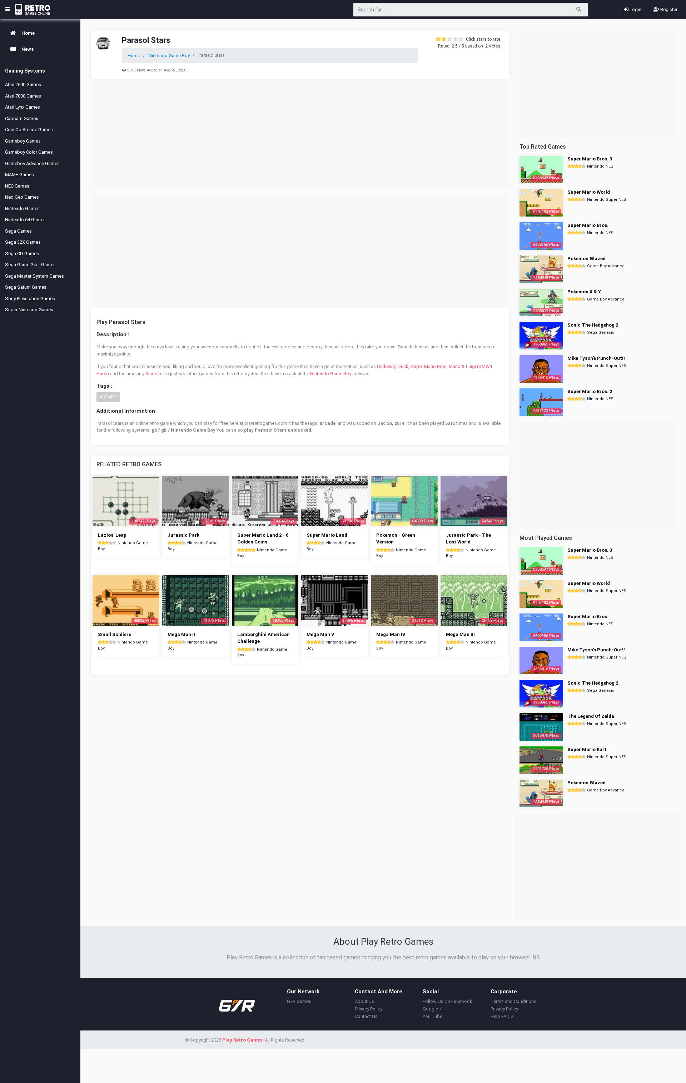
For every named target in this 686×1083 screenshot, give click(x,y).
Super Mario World (588, 192)
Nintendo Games (22, 208)
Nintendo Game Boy (330, 373)
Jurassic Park (183, 535)
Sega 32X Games (23, 242)
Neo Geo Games (22, 197)
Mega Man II (181, 634)
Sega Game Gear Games (30, 264)
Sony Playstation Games (30, 298)
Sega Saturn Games (25, 287)
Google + (432, 1009)
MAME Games (19, 174)
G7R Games (299, 1001)
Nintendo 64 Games (25, 219)
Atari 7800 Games (23, 96)
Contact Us (366, 1016)
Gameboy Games (23, 141)
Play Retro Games (242, 1040)
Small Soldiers (114, 634)
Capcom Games (21, 118)
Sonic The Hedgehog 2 (592, 325)
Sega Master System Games (34, 276)
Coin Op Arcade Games (29, 129)
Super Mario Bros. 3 (589, 159)
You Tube (432, 1016)
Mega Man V (320, 634)
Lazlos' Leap (112, 535)
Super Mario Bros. (587, 225)
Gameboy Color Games (29, 152)
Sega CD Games (22, 253)
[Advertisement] (300, 135)
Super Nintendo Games (29, 309)
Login (634, 9)
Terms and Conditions (513, 1001)
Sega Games (18, 231)
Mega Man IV (391, 634)
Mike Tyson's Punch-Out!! (596, 358)
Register (668, 9)
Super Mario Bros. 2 (589, 391)
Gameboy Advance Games (32, 163)
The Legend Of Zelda (590, 716)
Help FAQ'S (502, 1016)
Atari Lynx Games (22, 107)
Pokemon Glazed (586, 258)
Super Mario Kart (587, 749)
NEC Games (17, 186)
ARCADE (108, 396)
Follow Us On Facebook (447, 1001)
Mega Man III (460, 634)
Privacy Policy (368, 1009)
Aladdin (153, 373)
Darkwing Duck (392, 366)
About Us (364, 1001)
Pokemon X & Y (584, 291)
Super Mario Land (327, 535)
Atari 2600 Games (23, 84)
